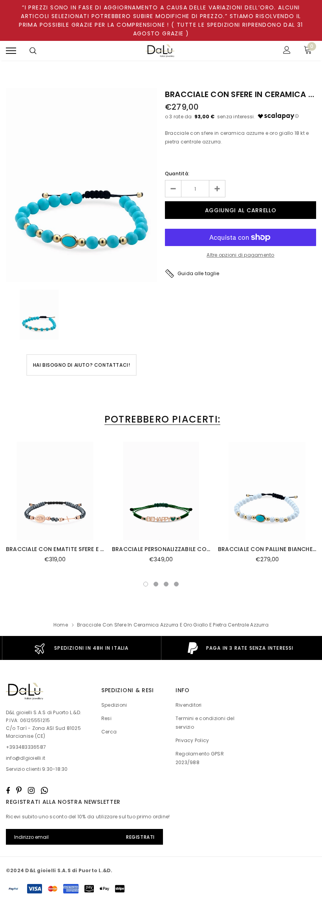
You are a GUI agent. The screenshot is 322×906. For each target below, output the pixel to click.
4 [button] (176, 584)
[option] (81, 185)
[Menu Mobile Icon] (11, 51)
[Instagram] (31, 790)
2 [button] (156, 584)
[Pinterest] (19, 790)
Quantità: (177, 173)
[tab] (161, 419)
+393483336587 (26, 747)
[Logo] (160, 51)
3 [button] (166, 584)
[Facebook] (8, 790)
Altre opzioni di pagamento (240, 255)
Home (60, 624)
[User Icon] (287, 51)
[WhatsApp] (44, 790)
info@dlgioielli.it (25, 758)
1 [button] (145, 584)
